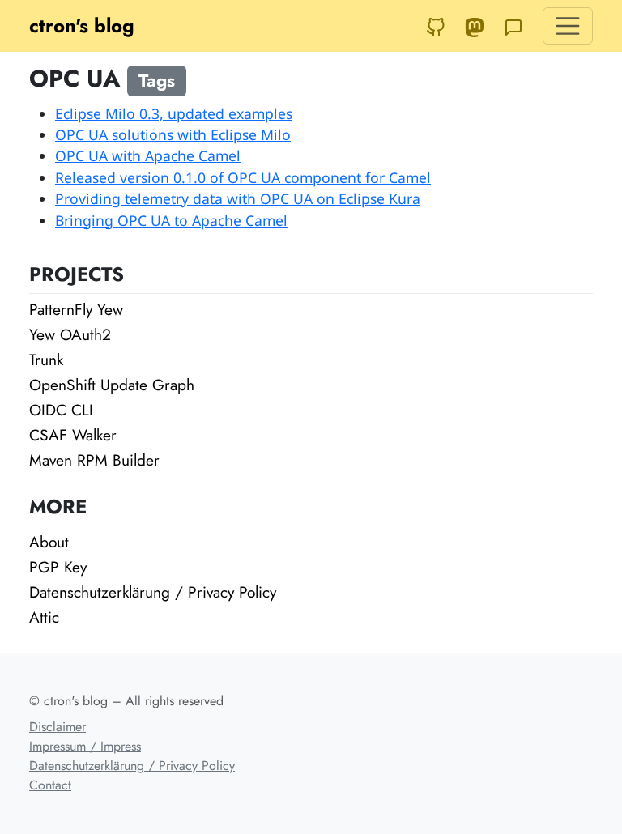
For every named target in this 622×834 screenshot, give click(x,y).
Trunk (46, 359)
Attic (44, 617)
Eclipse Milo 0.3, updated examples (173, 113)
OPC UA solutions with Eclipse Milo (173, 134)
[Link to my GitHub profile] (435, 26)
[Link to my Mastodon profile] (474, 26)
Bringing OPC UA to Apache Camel (171, 220)
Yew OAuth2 (70, 334)
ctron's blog (81, 25)
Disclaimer (57, 726)
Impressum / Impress (85, 746)
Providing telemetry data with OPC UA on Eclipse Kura (237, 198)
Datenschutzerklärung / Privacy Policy (152, 592)
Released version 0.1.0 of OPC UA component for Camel (243, 177)
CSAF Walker (73, 434)
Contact (50, 785)
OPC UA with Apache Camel (148, 155)
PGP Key (58, 566)
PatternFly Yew (76, 309)
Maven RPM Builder (94, 460)
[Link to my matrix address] (513, 26)
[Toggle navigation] (568, 26)
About (49, 541)
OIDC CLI (61, 409)
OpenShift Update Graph (111, 384)
